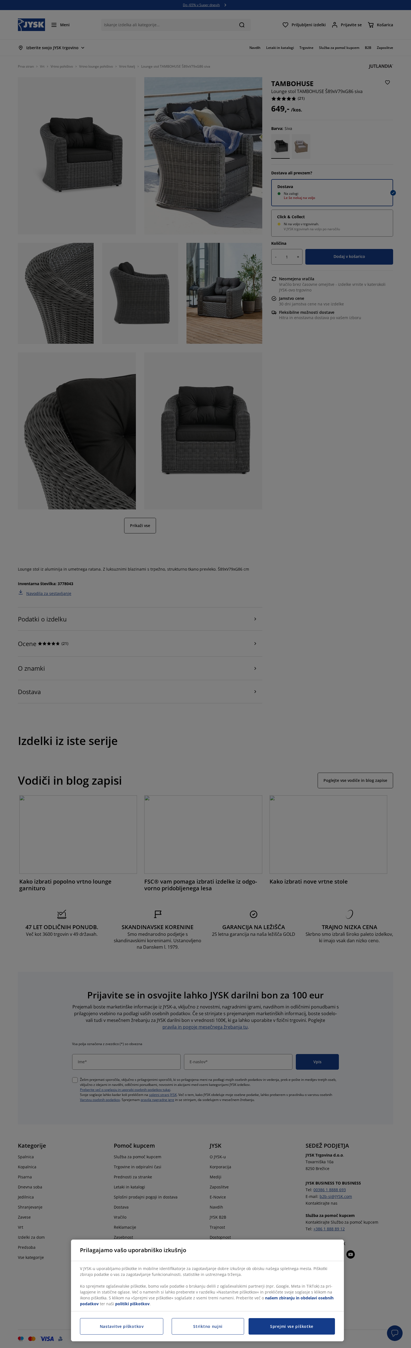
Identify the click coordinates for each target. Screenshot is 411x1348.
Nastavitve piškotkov (122, 1326)
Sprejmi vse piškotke (291, 1326)
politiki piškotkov (132, 1303)
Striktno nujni (208, 1326)
